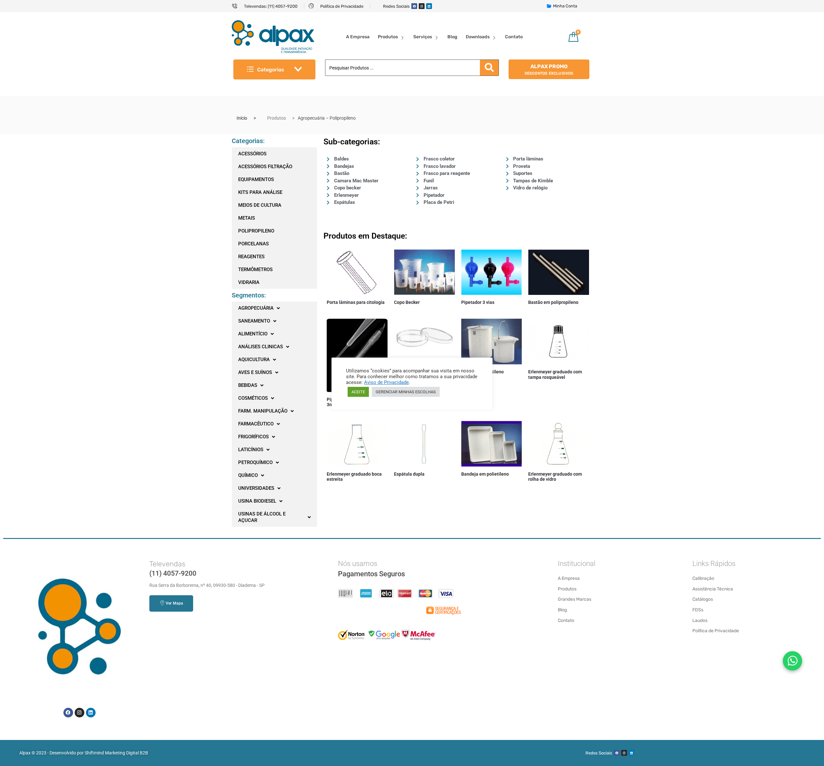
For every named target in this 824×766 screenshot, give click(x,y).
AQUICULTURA (254, 359)
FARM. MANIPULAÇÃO (262, 411)
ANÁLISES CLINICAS (260, 347)
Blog (452, 37)
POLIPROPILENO (256, 231)
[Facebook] (414, 6)
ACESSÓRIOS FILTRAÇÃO (265, 166)
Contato (514, 37)
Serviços (422, 37)
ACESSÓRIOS (252, 154)
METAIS (246, 218)
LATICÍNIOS (250, 449)
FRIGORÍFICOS (253, 437)
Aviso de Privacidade (386, 382)
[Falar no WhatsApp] (792, 660)
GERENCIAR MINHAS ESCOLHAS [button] (406, 391)
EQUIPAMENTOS (256, 179)
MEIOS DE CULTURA (259, 205)
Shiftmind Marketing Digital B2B (116, 752)
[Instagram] (422, 6)
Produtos (388, 37)
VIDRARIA (248, 282)
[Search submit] (489, 68)
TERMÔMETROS (255, 269)
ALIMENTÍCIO (252, 334)
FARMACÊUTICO (256, 424)
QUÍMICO (248, 475)
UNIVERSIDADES (256, 488)
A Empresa (358, 37)
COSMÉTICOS (253, 398)
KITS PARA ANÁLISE (260, 192)
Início (242, 118)
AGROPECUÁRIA (256, 308)
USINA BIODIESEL (257, 501)
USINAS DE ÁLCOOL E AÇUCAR (262, 517)
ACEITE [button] (358, 391)
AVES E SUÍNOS (255, 372)
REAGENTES (251, 257)
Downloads (478, 37)
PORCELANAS (253, 244)
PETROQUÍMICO (255, 462)
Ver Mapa (174, 603)
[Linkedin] (429, 6)
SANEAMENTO (254, 321)
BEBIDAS (247, 385)
